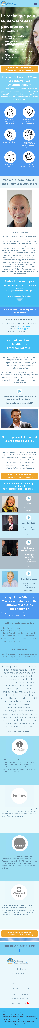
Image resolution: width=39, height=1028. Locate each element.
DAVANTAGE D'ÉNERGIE (10, 142)
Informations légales (19, 994)
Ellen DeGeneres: (29, 579)
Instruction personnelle (14, 44)
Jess (29, 504)
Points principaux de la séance (19, 296)
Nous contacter (19, 984)
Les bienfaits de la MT (19, 973)
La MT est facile (19, 969)
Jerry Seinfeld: (28, 523)
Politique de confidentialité (19, 988)
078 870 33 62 (22, 329)
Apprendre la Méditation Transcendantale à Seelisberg (19, 68)
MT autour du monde (17, 1003)
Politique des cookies (19, 999)
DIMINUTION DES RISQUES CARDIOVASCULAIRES (28, 121)
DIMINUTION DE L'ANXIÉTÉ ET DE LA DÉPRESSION (10, 121)
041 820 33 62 (24, 326)
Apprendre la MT (19, 979)
